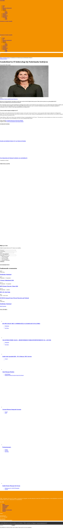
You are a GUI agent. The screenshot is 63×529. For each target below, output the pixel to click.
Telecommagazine (4, 259)
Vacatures (4, 14)
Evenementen (5, 15)
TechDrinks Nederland (5, 274)
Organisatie (2, 255)
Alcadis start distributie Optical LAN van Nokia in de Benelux (13, 141)
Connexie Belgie (4, 257)
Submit (13, 525)
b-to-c (6, 11)
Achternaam (2, 251)
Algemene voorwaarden (7, 509)
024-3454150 (2, 519)
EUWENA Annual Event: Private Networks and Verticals (14, 298)
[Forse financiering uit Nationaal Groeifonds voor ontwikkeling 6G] (11, 155)
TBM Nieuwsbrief (5, 256)
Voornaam (2, 250)
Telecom (4, 9)
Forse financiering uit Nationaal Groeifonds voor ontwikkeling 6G (13, 158)
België (6, 12)
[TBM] (15, 33)
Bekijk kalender (3, 306)
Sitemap (4, 511)
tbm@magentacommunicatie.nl (6, 520)
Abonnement (5, 506)
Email (1, 252)
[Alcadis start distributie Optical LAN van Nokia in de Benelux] (11, 138)
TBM (6, 18)
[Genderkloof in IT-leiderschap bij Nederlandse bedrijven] (24, 96)
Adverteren (4, 507)
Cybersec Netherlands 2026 (7, 280)
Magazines (4, 16)
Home (3, 5)
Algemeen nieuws (3, 58)
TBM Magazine (5, 505)
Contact (3, 508)
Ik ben (1, 253)
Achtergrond (4, 13)
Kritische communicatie (7, 8)
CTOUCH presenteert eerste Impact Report (15, 121)
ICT (3, 6)
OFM (6, 19)
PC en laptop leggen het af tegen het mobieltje (14, 120)
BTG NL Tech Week (5, 292)
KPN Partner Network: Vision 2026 (9, 286)
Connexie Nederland (5, 260)
